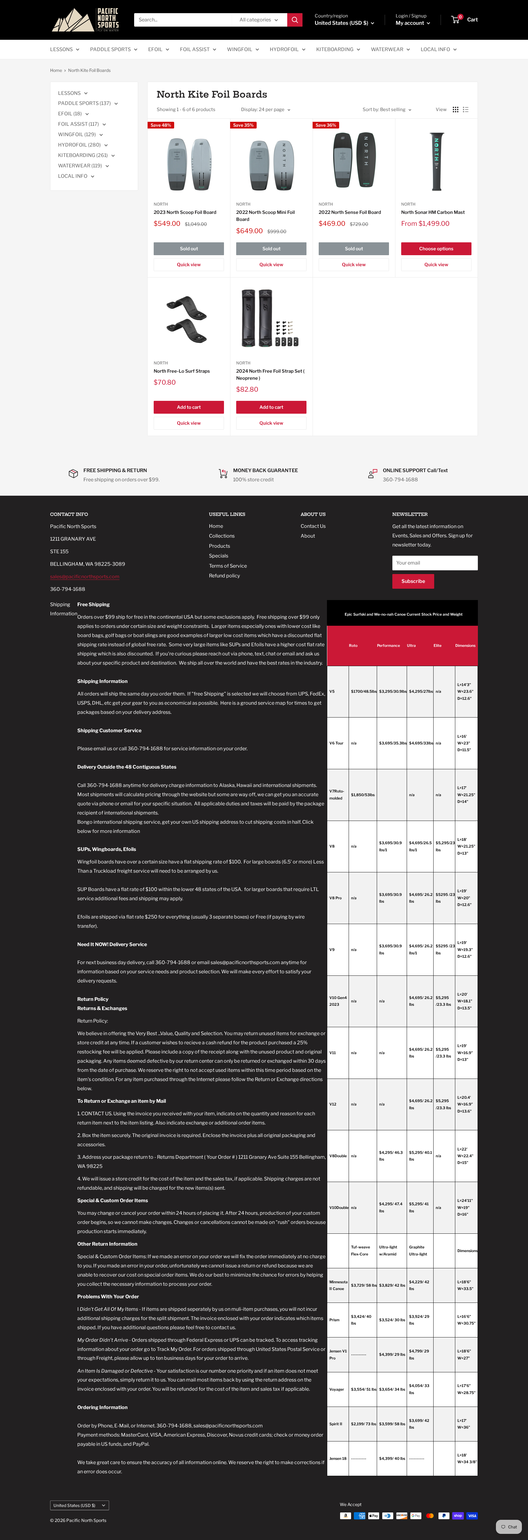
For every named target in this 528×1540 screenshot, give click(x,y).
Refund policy (224, 576)
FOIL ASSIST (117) (79, 124)
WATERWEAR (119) (80, 166)
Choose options (436, 249)
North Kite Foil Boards (89, 70)
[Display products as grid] (455, 109)
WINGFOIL (239, 49)
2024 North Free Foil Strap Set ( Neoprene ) (270, 374)
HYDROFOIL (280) (80, 145)
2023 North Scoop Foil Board (185, 212)
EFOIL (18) (70, 114)
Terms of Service (228, 566)
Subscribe (413, 581)
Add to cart (189, 407)
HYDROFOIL (284, 49)
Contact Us (313, 526)
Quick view (189, 264)
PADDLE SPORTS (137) (85, 103)
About (308, 536)
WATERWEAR (387, 49)
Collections (222, 536)
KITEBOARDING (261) (83, 155)
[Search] (294, 20)
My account (410, 23)
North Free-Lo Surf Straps (182, 371)
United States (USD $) (74, 1505)
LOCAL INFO (435, 49)
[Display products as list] (465, 109)
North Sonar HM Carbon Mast (433, 212)
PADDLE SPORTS (110, 49)
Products (219, 546)
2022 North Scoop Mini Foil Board (265, 216)
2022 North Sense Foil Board (350, 212)
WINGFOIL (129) (77, 134)
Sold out (189, 249)
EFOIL (155, 49)
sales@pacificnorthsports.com (84, 577)
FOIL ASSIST (195, 49)
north (408, 204)
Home (56, 70)
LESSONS (61, 49)
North (161, 204)
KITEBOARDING (335, 49)
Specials (218, 556)
